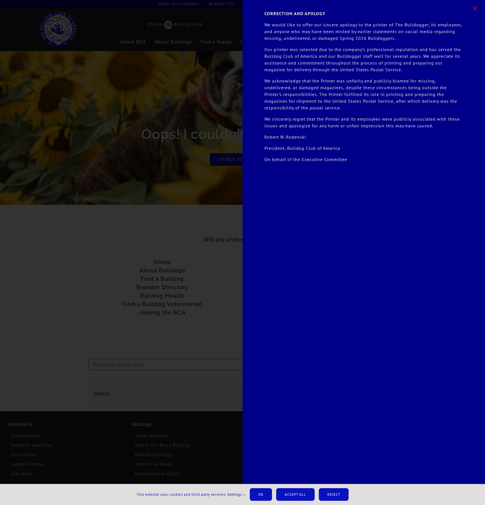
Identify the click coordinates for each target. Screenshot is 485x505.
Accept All (295, 494)
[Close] (474, 9)
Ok (261, 494)
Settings (235, 494)
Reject (333, 494)
